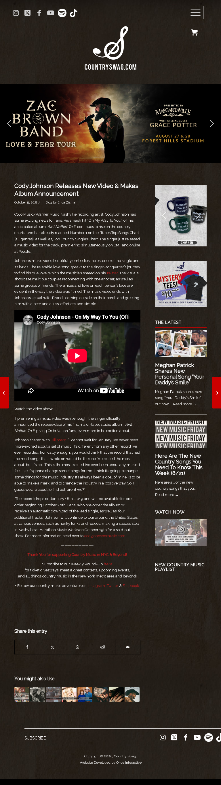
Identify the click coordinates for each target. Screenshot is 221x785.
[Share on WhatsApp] (77, 647)
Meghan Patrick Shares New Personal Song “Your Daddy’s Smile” (179, 373)
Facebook (131, 585)
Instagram (96, 585)
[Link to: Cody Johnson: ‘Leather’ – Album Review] (100, 694)
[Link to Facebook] (39, 13)
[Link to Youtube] (50, 13)
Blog (48, 202)
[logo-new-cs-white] (110, 44)
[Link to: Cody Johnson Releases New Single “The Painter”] (37, 694)
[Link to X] (27, 13)
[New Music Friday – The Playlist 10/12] (216, 392)
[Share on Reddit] (102, 647)
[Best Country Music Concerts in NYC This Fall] (4, 392)
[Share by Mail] (127, 647)
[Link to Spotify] (62, 13)
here (108, 564)
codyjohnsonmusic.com (104, 536)
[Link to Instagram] (16, 13)
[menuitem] (197, 13)
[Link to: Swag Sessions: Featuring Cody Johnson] (21, 694)
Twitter (112, 273)
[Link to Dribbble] (73, 13)
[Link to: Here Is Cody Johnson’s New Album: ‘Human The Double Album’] (132, 694)
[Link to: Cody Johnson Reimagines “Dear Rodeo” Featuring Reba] (84, 694)
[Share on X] (52, 647)
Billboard (58, 440)
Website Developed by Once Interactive (111, 763)
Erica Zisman (67, 202)
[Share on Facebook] (27, 647)
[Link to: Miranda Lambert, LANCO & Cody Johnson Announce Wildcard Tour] (69, 694)
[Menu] (195, 13)
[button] (110, 123)
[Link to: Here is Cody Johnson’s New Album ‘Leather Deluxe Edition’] (116, 694)
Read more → (185, 404)
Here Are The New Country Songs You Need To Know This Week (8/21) (179, 464)
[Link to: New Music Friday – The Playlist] (53, 694)
